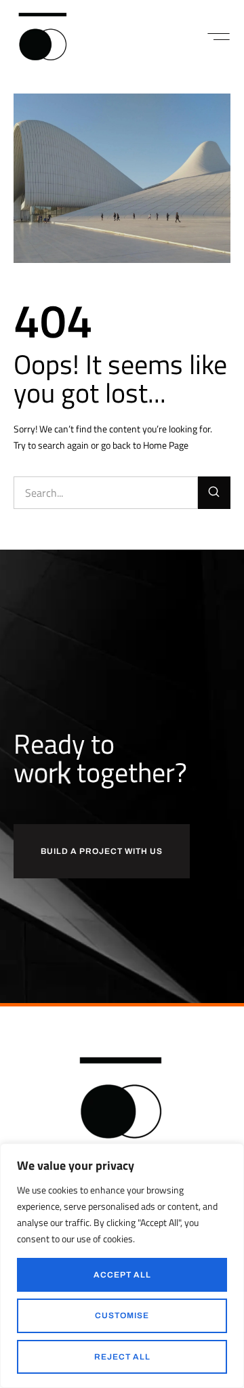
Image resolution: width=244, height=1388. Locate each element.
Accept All (122, 1275)
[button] (218, 36)
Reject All (122, 1357)
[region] (122, 1265)
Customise (122, 1315)
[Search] (214, 492)
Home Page (165, 445)
